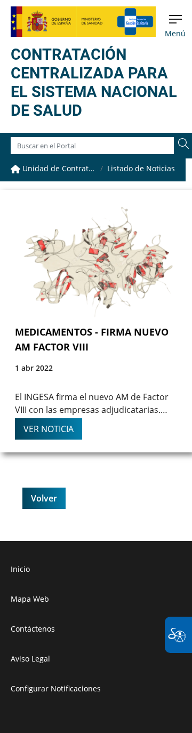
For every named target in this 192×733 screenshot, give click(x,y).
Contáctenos (33, 629)
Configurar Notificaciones (56, 688)
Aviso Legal (30, 659)
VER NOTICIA (48, 429)
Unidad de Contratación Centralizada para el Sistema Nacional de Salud (58, 168)
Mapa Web (30, 599)
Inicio (20, 569)
